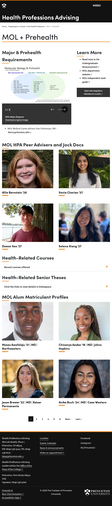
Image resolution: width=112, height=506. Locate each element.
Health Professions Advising (40, 17)
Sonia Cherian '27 (71, 192)
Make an (51, 452)
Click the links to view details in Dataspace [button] (27, 286)
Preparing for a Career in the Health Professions (26, 26)
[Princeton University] (4, 6)
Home (4, 26)
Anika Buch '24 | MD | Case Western (83, 402)
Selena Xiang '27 (70, 246)
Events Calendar (48, 443)
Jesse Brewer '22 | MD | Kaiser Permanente (21, 404)
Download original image (16, 119)
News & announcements (52, 447)
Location (44, 438)
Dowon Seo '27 (12, 246)
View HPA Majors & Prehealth (93, 92)
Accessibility (10, 497)
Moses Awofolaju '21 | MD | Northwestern (19, 346)
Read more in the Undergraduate (90, 63)
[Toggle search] (108, 5)
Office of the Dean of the (17, 467)
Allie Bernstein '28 (14, 192)
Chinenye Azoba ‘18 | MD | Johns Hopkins (80, 346)
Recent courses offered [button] (17, 267)
